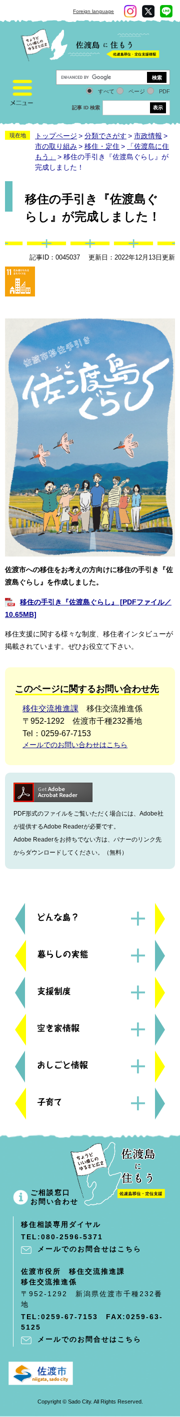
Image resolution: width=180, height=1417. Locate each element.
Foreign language (93, 11)
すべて (106, 91)
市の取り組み (56, 146)
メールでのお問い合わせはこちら (75, 745)
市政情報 (148, 136)
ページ (136, 91)
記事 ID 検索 (86, 107)
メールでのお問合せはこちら (90, 1249)
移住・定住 (102, 146)
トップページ (56, 136)
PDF (164, 91)
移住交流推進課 (50, 708)
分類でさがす (105, 136)
